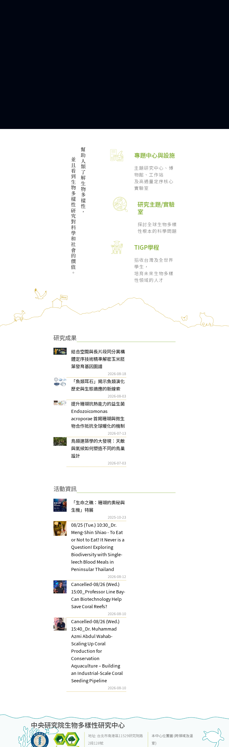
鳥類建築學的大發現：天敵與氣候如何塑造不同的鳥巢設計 (98, 448)
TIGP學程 (146, 247)
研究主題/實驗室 (156, 208)
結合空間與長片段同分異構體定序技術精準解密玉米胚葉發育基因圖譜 (98, 358)
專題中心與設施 (154, 155)
